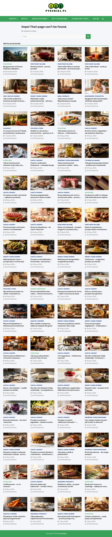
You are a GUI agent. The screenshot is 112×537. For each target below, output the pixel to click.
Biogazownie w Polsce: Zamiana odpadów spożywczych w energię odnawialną (13, 70)
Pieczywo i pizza (37, 128)
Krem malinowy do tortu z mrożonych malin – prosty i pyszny (69, 197)
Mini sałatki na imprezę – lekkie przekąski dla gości (41, 325)
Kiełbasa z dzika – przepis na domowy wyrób (68, 485)
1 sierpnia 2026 (10, 136)
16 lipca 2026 (91, 361)
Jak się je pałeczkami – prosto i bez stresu (40, 357)
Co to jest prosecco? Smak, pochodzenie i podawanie (14, 132)
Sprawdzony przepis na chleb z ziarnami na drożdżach (13, 294)
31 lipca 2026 (64, 136)
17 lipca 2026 (37, 361)
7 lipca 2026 (36, 521)
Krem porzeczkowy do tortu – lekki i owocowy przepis (69, 293)
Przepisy (12, 19)
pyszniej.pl (62, 533)
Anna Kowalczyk (11, 74)
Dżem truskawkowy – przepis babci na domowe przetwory (96, 229)
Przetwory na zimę (38, 64)
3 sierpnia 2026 (10, 104)
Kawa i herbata (63, 96)
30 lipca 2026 (91, 136)
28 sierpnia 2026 (11, 72)
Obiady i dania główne (39, 96)
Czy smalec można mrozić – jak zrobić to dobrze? (96, 421)
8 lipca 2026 (91, 489)
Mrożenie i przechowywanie (68, 160)
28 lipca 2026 (10, 200)
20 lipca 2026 (91, 296)
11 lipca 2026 (36, 457)
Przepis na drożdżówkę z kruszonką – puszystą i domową (41, 261)
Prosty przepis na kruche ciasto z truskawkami (14, 228)
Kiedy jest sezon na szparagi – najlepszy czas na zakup (96, 486)
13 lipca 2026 (37, 425)
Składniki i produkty (66, 482)
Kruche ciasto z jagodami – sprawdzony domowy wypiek (96, 133)
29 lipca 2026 (64, 168)
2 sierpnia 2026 (64, 104)
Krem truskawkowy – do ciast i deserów (41, 228)
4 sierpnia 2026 (64, 72)
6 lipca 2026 (91, 521)
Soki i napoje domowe (11, 96)
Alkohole (7, 128)
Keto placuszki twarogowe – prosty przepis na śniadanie (69, 519)
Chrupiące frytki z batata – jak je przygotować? (14, 518)
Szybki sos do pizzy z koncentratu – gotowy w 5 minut (42, 133)
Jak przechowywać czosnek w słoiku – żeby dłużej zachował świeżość (68, 165)
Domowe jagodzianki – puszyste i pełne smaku (41, 196)
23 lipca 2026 (64, 264)
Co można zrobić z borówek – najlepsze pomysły (14, 196)
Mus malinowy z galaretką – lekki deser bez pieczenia (69, 389)
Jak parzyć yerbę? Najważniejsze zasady (67, 100)
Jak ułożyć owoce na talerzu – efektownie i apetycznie (67, 133)
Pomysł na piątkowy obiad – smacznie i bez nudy (69, 325)
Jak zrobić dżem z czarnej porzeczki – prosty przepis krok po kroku (69, 69)
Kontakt (96, 19)
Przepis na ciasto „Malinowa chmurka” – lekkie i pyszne (67, 422)
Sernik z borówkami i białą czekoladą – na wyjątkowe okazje (42, 390)
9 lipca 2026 (36, 489)
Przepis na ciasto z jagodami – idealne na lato (42, 421)
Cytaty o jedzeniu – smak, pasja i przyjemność (96, 518)
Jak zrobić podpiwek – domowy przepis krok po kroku (13, 101)
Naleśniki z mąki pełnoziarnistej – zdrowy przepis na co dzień (41, 101)
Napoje (24, 19)
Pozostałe (7, 64)
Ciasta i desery (91, 128)
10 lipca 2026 (91, 457)
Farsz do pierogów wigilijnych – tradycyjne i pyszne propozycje (95, 326)
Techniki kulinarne (92, 160)
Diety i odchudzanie (59, 19)
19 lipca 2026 (37, 329)
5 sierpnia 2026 (37, 72)
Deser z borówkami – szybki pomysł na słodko (15, 389)
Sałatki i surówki (37, 321)
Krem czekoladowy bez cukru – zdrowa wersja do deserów (41, 294)
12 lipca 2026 (91, 425)
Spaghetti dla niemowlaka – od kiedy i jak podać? (96, 100)
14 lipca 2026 (91, 393)
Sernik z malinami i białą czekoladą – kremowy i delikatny (95, 358)
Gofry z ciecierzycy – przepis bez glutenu (94, 293)
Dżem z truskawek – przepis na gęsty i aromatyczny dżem (69, 229)
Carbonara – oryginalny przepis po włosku (95, 260)
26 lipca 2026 (10, 232)
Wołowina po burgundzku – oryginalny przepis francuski (69, 261)
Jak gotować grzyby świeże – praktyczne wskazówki (96, 164)
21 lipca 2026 (64, 296)
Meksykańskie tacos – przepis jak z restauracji (13, 260)
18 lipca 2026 (91, 329)
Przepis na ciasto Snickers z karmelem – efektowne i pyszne (42, 454)
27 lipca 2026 (64, 200)
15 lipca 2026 (37, 393)
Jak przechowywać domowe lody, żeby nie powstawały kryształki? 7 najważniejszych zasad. (14, 166)
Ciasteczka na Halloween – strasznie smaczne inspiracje (14, 358)
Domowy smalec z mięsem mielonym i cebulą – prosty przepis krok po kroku (14, 454)
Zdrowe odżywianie (39, 19)
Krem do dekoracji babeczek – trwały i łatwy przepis (41, 486)
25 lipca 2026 (64, 232)
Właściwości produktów (94, 96)
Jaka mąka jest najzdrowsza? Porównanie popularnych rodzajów (42, 519)
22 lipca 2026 (10, 296)
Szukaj (88, 36)
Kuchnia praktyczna (80, 19)
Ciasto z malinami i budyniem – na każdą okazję (42, 164)
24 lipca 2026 (10, 264)
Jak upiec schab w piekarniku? (65, 453)
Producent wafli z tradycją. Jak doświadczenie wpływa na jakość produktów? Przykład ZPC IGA (96, 198)
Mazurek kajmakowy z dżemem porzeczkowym (13, 325)
